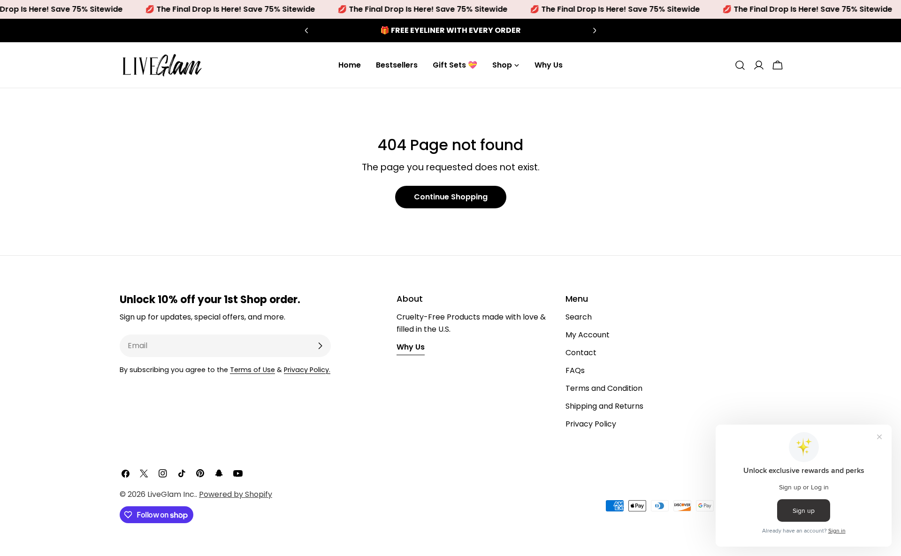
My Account (587, 334)
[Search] (740, 65)
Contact (580, 352)
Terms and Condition (603, 388)
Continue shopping (451, 196)
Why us (411, 347)
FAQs (575, 370)
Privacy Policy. (307, 369)
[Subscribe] (320, 346)
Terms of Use (252, 369)
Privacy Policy (590, 424)
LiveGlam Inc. (171, 494)
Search (578, 317)
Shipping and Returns (604, 406)
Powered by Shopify (235, 494)
